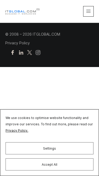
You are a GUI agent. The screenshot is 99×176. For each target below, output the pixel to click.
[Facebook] (13, 52)
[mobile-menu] (88, 11)
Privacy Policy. (17, 130)
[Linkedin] (21, 52)
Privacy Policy (17, 43)
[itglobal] (22, 11)
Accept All (49, 165)
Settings (49, 148)
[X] (29, 52)
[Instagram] (38, 52)
